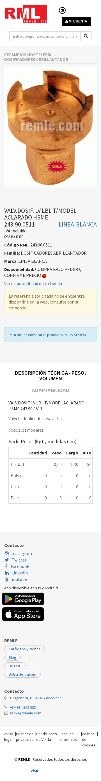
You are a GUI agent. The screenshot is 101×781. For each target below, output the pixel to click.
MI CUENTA (77, 21)
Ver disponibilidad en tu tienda (33, 283)
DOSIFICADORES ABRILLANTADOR (36, 59)
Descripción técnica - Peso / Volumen (50, 376)
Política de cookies (88, 739)
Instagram (22, 553)
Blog (12, 657)
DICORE (15, 665)
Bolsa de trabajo (22, 674)
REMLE (24, 759)
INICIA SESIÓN (75, 334)
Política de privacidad (25, 736)
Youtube (19, 579)
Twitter (19, 560)
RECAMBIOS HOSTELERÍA (28, 54)
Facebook (19, 566)
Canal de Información (69, 736)
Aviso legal (8, 736)
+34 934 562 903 (23, 707)
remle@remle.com (25, 713)
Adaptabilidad (50, 390)
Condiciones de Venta (46, 736)
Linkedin (20, 573)
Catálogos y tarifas (24, 648)
